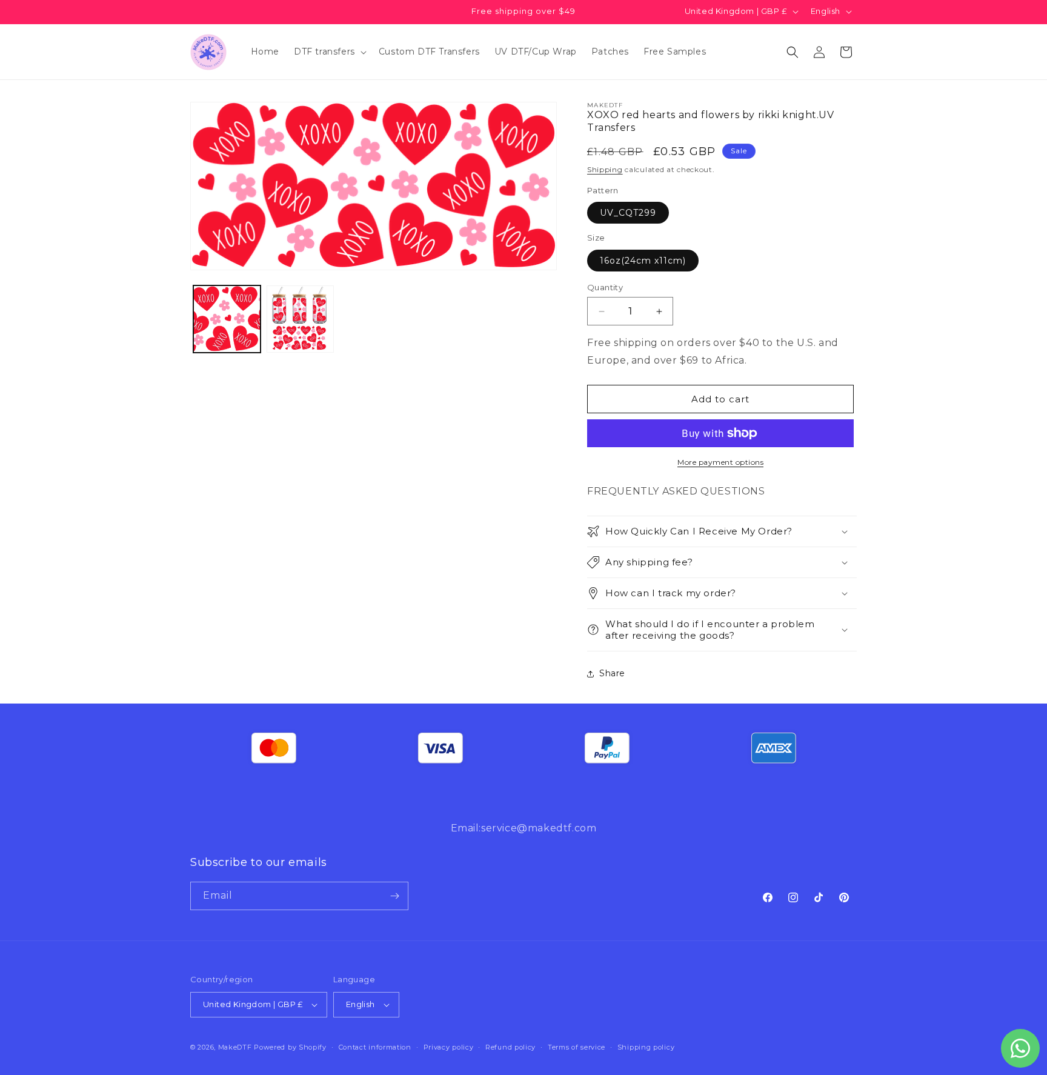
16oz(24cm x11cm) (643, 260)
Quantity (605, 287)
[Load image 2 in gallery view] (300, 319)
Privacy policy (449, 1047)
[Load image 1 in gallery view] (227, 319)
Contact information (375, 1047)
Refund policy (510, 1047)
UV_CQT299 (628, 212)
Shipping (605, 169)
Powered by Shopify (290, 1047)
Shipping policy (646, 1047)
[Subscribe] (394, 896)
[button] (329, 51)
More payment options (720, 462)
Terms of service (576, 1047)
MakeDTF (235, 1047)
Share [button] (612, 673)
